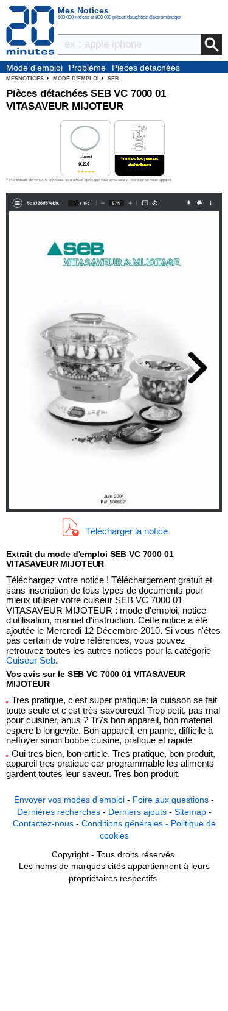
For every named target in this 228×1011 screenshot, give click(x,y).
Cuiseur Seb (30, 660)
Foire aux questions (171, 799)
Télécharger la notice (126, 530)
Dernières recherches (58, 812)
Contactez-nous (43, 823)
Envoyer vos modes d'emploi (69, 799)
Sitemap (190, 812)
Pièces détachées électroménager (146, 68)
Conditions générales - (126, 823)
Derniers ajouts (137, 812)
